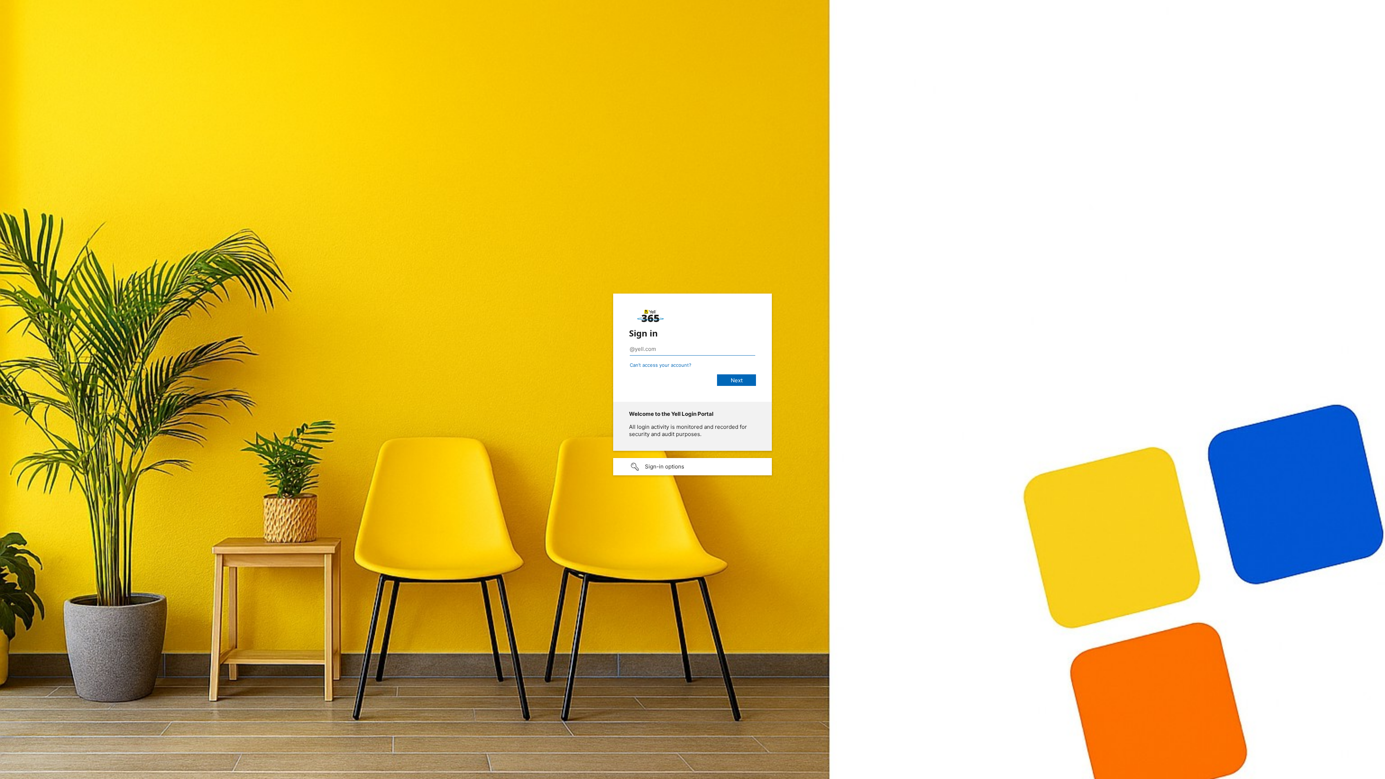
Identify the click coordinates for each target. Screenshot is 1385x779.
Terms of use (1310, 773)
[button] (692, 466)
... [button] (1377, 772)
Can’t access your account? (660, 365)
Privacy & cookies (1348, 773)
